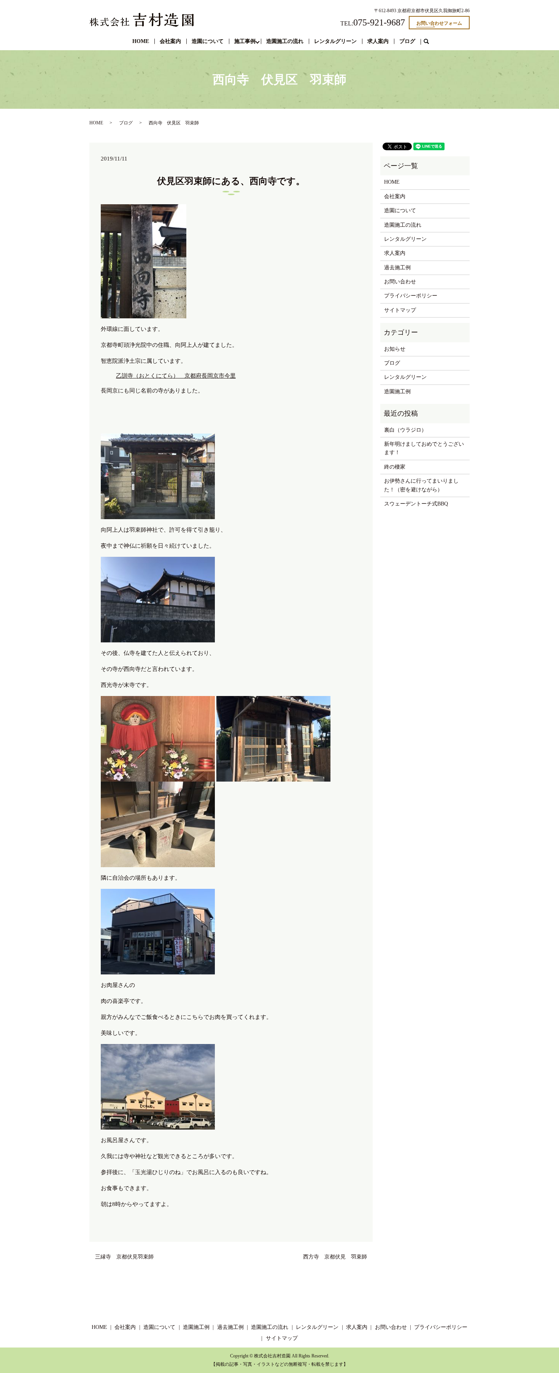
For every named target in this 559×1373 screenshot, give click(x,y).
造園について (208, 41)
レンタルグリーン (335, 41)
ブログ (407, 41)
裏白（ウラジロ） (405, 430)
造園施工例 (397, 391)
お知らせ (394, 349)
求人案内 (378, 41)
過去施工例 (397, 267)
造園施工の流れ (284, 41)
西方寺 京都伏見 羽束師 (335, 1257)
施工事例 (245, 41)
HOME (140, 41)
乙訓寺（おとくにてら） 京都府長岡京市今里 (176, 376)
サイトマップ (400, 310)
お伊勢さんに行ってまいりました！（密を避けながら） (421, 485)
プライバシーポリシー (410, 296)
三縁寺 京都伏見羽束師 (127, 1257)
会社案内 (170, 41)
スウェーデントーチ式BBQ (416, 504)
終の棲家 (394, 467)
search (429, 41)
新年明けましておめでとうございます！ (424, 448)
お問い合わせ (400, 281)
